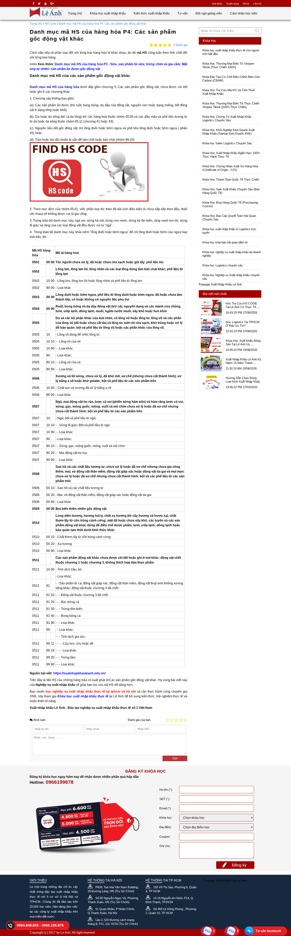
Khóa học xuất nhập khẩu (108, 13)
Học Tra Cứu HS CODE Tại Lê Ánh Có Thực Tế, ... (243, 305)
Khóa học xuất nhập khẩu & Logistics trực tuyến (229, 230)
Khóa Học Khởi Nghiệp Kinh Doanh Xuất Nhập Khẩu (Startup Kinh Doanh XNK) (228, 131)
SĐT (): (164, 799)
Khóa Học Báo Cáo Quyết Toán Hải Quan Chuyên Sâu (229, 217)
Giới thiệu (217, 3)
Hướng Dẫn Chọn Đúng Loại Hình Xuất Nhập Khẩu (243, 379)
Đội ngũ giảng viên (209, 13)
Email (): (165, 808)
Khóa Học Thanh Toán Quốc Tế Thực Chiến (230, 179)
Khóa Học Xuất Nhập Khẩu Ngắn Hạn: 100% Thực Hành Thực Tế (231, 154)
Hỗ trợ (246, 3)
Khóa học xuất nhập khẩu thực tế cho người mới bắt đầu (230, 52)
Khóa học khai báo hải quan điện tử (225, 242)
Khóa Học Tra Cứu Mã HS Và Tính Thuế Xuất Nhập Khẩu (228, 91)
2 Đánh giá (180, 45)
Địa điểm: (165, 827)
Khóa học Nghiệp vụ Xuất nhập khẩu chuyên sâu (231, 276)
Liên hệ (257, 3)
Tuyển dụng (232, 3)
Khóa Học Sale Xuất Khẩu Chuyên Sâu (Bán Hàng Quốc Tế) (231, 191)
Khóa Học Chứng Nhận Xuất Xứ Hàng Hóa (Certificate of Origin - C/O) (230, 168)
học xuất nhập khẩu (81, 696)
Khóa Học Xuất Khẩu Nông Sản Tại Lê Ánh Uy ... (243, 342)
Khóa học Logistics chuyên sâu (222, 265)
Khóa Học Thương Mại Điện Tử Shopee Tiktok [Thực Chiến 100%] (228, 65)
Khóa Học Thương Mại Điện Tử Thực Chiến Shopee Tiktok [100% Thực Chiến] (230, 105)
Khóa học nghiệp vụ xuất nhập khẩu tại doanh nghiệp (231, 253)
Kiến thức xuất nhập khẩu (152, 13)
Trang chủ (75, 13)
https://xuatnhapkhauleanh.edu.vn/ (79, 673)
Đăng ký (239, 865)
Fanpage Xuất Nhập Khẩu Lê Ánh (220, 284)
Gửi (174, 758)
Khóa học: (165, 817)
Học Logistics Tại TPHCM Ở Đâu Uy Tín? (243, 323)
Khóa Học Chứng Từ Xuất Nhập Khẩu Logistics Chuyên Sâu (226, 118)
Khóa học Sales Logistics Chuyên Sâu (227, 143)
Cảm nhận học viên (243, 13)
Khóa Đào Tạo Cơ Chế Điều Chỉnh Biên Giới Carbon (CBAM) (231, 78)
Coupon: (164, 836)
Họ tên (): (166, 789)
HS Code (50, 23)
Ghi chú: (164, 846)
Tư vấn (183, 13)
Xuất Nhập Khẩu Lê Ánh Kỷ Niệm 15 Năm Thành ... (243, 361)
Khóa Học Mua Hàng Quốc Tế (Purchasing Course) (230, 204)
